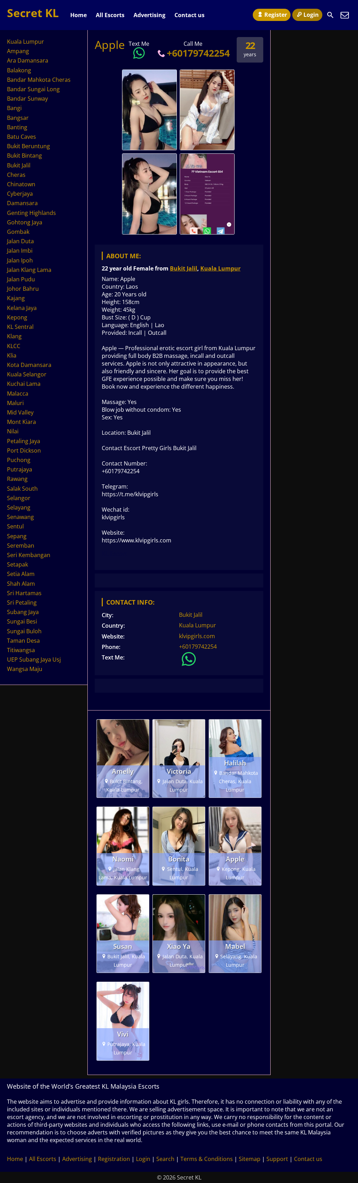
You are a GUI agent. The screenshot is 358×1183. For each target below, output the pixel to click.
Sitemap (249, 1159)
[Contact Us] (344, 15)
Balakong (19, 70)
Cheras (16, 175)
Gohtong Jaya (24, 222)
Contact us (189, 15)
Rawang (17, 479)
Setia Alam (21, 574)
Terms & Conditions (206, 1159)
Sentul (15, 526)
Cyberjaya (20, 193)
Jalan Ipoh (20, 260)
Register (275, 15)
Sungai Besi (22, 621)
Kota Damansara (29, 365)
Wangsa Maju (24, 669)
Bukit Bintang (24, 155)
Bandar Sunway (27, 98)
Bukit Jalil (183, 268)
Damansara (22, 203)
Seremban (20, 545)
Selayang (18, 507)
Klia (11, 355)
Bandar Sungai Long (33, 89)
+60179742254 (198, 52)
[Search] (330, 15)
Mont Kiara (21, 422)
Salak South (22, 488)
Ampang (18, 51)
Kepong (17, 317)
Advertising (149, 15)
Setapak (17, 564)
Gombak (18, 232)
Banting (17, 127)
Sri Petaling (22, 602)
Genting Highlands (31, 213)
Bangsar (18, 118)
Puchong (18, 460)
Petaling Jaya (23, 441)
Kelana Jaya (22, 308)
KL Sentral (20, 327)
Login (311, 15)
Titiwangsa (21, 650)
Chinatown (21, 184)
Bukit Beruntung (28, 146)
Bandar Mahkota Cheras (39, 80)
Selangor (18, 498)
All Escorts (110, 15)
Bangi (14, 108)
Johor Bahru (23, 289)
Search (165, 1159)
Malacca (17, 393)
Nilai (13, 431)
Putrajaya (19, 469)
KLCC (13, 346)
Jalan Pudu (21, 279)
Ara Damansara (27, 60)
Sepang (17, 536)
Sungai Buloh (24, 631)
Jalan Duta (20, 241)
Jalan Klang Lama (29, 270)
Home (78, 15)
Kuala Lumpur (220, 268)
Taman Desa (23, 640)
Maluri (15, 403)
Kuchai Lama (24, 384)
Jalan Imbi (20, 250)
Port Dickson (24, 450)
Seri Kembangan (28, 555)
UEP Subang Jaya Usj (34, 659)
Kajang (16, 298)
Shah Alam (21, 583)
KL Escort (114, 553)
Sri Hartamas (24, 593)
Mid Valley (20, 412)
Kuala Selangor (26, 374)
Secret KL (33, 12)
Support (277, 1159)
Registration (114, 1159)
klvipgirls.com (197, 636)
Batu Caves (21, 136)
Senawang (20, 517)
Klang (14, 336)
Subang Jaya (23, 612)
